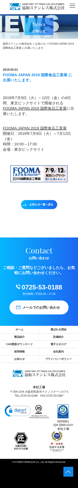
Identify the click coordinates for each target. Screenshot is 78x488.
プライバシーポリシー (58, 358)
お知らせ (19, 358)
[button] (18, 410)
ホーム (19, 329)
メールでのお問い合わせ (41, 307)
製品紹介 (19, 336)
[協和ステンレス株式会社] (37, 7)
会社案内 (58, 351)
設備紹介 (58, 336)
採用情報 (19, 351)
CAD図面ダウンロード (19, 344)
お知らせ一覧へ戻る (41, 204)
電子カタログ (58, 344)
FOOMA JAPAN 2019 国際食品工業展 (35, 108)
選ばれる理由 (58, 329)
